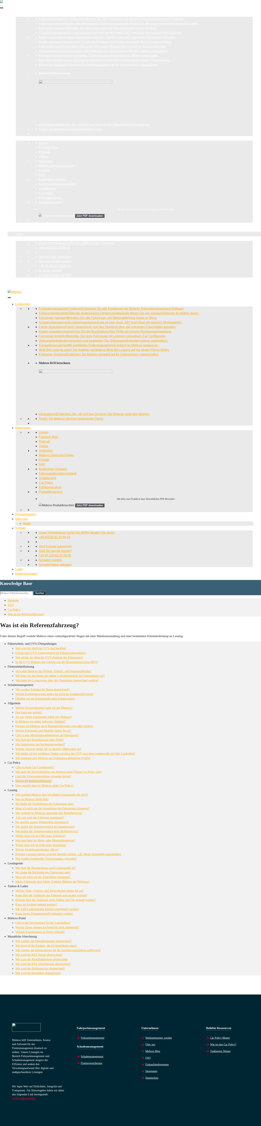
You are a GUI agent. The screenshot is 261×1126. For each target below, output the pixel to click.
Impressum (151, 1071)
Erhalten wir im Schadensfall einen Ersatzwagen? (45, 698)
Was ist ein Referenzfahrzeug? (26, 614)
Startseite (13, 600)
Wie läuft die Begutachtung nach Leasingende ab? (45, 867)
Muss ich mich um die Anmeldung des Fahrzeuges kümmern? (52, 808)
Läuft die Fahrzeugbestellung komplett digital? (43, 776)
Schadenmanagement (92, 1056)
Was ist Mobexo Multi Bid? (32, 799)
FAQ (42, 174)
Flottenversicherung (91, 1063)
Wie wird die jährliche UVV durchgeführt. (40, 648)
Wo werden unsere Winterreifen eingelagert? (42, 822)
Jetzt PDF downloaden (89, 215)
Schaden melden (50, 270)
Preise (18, 224)
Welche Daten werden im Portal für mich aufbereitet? (47, 927)
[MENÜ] (1, 7)
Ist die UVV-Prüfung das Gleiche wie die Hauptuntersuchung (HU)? (56, 662)
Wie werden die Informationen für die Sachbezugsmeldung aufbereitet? (58, 950)
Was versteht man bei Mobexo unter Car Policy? (44, 785)
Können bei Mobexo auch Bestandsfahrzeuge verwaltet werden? (54, 726)
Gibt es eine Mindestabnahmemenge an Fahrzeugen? (47, 735)
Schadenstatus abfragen (55, 275)
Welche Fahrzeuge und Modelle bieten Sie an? (43, 730)
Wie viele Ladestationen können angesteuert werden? (47, 909)
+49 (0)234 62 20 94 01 (54, 247)
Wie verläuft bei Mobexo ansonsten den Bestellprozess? (48, 813)
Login (11, 279)
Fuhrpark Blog (48, 147)
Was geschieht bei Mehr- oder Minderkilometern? (45, 840)
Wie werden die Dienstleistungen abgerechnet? (43, 941)
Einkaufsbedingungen (157, 1064)
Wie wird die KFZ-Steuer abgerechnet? (39, 954)
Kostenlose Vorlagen (53, 179)
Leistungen (15, 14)
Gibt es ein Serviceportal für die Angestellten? (43, 922)
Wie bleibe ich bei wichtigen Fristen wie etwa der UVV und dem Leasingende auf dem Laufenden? (75, 753)
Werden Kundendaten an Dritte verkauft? (40, 932)
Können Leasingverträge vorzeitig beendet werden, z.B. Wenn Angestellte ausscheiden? (68, 854)
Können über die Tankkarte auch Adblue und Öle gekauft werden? (55, 899)
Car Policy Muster (220, 1037)
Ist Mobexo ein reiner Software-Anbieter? (40, 721)
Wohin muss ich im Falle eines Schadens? (40, 835)
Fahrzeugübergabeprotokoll (57, 184)
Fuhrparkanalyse (50, 197)
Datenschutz (151, 1077)
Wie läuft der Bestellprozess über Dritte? (39, 739)
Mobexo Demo (56, 165)
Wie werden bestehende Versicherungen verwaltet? (46, 858)
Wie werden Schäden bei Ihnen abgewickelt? (42, 689)
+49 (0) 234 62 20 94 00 (55, 266)
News (19, 234)
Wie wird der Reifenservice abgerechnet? (40, 968)
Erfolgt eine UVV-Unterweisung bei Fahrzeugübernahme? (50, 652)
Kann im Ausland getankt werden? (36, 904)
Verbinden (46, 161)
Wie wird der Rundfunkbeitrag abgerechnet (41, 959)
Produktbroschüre (51, 202)
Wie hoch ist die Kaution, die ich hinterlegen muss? (46, 945)
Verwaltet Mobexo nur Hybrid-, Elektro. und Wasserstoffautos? (53, 671)
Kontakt (44, 170)
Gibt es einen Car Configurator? (34, 767)
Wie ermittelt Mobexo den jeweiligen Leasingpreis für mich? (51, 794)
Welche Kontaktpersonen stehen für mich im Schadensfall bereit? (54, 694)
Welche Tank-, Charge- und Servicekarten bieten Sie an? (49, 890)
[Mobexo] (15, 292)
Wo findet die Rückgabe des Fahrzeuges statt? (43, 872)
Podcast (44, 152)
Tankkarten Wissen (220, 1051)
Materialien (15, 138)
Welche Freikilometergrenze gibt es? (37, 849)
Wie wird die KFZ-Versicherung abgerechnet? (43, 964)
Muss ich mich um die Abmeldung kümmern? (42, 877)
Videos (43, 156)
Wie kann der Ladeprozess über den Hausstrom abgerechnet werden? (57, 680)
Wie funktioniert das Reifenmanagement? (40, 744)
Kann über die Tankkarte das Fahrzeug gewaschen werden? (51, 895)
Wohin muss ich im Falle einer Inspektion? (40, 845)
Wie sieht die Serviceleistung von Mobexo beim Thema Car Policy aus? (58, 771)
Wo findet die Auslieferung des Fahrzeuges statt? (44, 803)
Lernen (43, 142)
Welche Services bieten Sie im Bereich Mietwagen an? (48, 749)
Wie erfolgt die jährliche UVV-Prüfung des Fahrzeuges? (49, 657)
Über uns (14, 229)
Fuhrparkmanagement (92, 1037)
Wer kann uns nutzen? (28, 712)
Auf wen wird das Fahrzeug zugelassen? (39, 817)
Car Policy (46, 193)
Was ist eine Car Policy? (223, 1044)
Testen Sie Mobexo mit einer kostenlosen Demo (71, 129)
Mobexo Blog (152, 1051)
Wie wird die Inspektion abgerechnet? (38, 973)
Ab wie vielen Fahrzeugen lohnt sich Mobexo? (43, 717)
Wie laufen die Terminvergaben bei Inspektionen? (45, 826)
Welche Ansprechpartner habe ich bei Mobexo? (43, 707)
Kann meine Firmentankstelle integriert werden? (44, 913)
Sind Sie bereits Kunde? (55, 261)
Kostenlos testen (19, 284)
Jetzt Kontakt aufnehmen (55, 256)
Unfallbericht (47, 188)
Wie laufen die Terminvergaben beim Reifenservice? (46, 831)
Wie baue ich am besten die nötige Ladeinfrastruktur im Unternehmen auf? (60, 675)
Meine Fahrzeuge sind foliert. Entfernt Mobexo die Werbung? (52, 881)
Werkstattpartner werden (158, 1037)
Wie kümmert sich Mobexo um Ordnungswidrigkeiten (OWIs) (52, 758)
